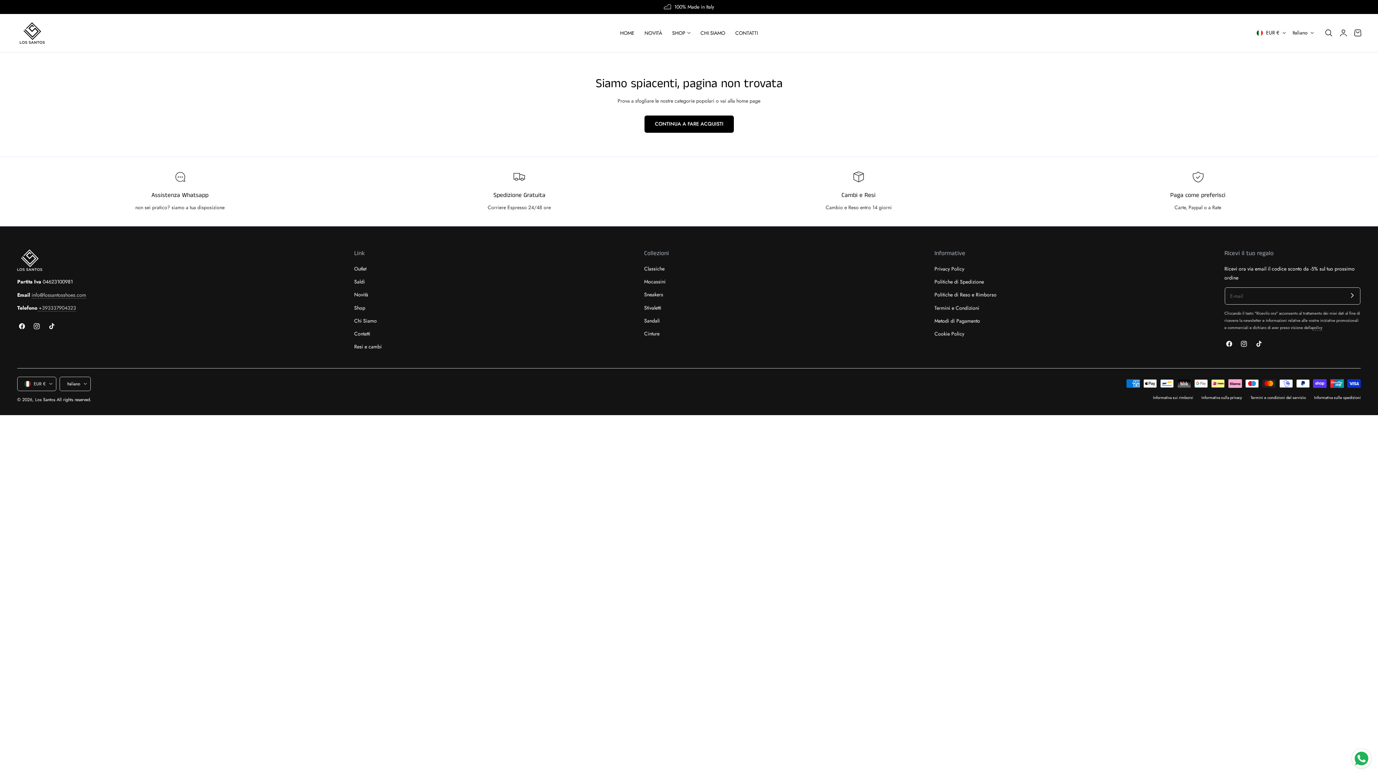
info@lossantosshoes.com (59, 295)
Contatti (362, 333)
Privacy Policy (949, 268)
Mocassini (655, 281)
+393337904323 (56, 307)
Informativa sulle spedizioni (1337, 397)
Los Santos (45, 399)
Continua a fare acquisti (689, 123)
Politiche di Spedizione (959, 281)
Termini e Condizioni (956, 307)
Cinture (652, 333)
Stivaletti (652, 307)
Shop (359, 307)
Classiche (654, 268)
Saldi (359, 281)
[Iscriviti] (1352, 295)
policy (1317, 327)
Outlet (360, 268)
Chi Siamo (365, 320)
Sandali (652, 320)
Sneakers (653, 295)
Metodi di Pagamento (957, 320)
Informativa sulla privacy (1221, 397)
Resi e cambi (368, 347)
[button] (1328, 33)
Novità (361, 295)
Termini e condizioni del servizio (1278, 397)
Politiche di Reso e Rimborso (965, 295)
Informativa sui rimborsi (1173, 397)
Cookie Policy (949, 333)
